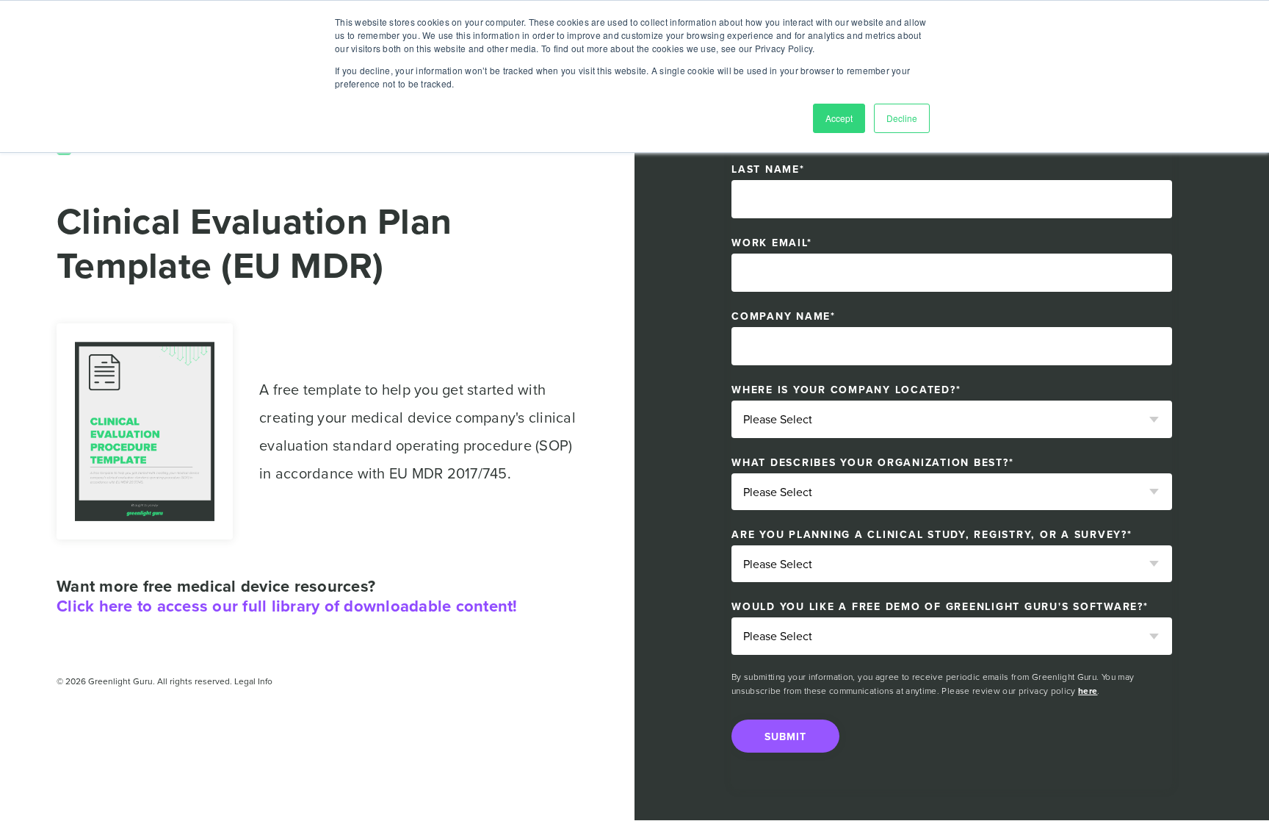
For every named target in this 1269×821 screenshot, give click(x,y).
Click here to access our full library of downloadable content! (287, 605)
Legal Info (253, 681)
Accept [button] (839, 118)
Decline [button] (901, 118)
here (1087, 690)
